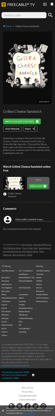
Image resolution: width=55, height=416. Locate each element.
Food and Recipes (26, 318)
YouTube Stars (24, 328)
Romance (40, 291)
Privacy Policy (28, 413)
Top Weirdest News (12, 248)
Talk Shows (23, 315)
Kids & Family (7, 325)
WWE (29, 254)
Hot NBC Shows (8, 271)
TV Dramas (6, 301)
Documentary (42, 301)
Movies (39, 266)
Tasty (41, 251)
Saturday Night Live (42, 244)
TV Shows (6, 266)
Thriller (22, 305)
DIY (20, 325)
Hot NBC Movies (43, 271)
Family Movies (42, 294)
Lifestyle (5, 318)
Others (4, 335)
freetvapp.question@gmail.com (15, 365)
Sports (21, 298)
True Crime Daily (30, 248)
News (4, 294)
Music (4, 328)
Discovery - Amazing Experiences (7, 280)
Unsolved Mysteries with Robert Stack (20, 251)
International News (9, 298)
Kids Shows (6, 311)
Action (39, 277)
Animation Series (26, 308)
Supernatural (44, 248)
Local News (23, 294)
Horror (4, 305)
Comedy (22, 301)
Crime (4, 308)
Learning (22, 332)
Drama (39, 284)
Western (5, 315)
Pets (20, 321)
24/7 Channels (25, 288)
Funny (4, 321)
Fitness (5, 332)
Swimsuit (7, 254)
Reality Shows (24, 311)
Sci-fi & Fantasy (42, 298)
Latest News (26, 244)
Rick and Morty (19, 254)
